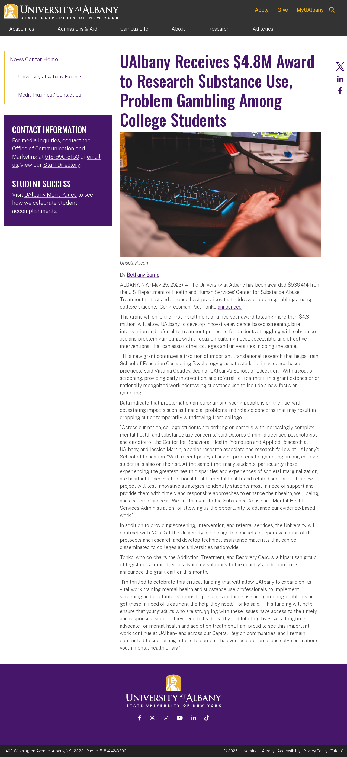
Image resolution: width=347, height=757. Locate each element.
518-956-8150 (62, 156)
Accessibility (288, 751)
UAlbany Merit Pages (50, 194)
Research (218, 29)
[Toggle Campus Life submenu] (160, 29)
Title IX (336, 751)
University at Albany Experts (50, 76)
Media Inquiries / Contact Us (49, 95)
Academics (21, 29)
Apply (262, 10)
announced (230, 307)
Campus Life (134, 29)
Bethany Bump (143, 275)
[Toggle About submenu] (197, 29)
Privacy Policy (315, 751)
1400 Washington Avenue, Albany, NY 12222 (43, 751)
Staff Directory (61, 165)
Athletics (263, 29)
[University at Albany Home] (62, 11)
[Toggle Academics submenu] (46, 29)
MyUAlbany (310, 10)
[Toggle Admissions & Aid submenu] (109, 29)
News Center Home (34, 59)
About (178, 29)
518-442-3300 (113, 751)
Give (283, 10)
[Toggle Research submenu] (241, 29)
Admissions (77, 29)
